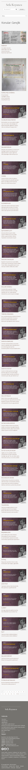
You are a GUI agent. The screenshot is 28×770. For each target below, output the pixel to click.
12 (5, 694)
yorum (23, 752)
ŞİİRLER (17, 766)
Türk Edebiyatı (23, 757)
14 (11, 694)
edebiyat (15, 752)
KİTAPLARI (13, 767)
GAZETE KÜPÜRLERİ (5, 767)
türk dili (13, 754)
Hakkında (4, 716)
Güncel (3, 758)
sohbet (17, 754)
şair (21, 752)
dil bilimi (21, 754)
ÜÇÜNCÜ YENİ (12, 766)
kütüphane (16, 757)
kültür (6, 752)
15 (14, 694)
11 (2, 694)
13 (8, 694)
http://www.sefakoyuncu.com (12, 745)
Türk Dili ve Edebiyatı (5, 754)
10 (23, 691)
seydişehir (10, 757)
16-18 (17, 694)
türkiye (22, 755)
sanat (2, 752)
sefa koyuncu (4, 757)
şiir (18, 752)
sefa (25, 754)
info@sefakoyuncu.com (11, 744)
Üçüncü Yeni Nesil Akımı (15, 755)
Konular (22, 9)
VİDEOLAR (18, 767)
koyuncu (10, 752)
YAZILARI (22, 766)
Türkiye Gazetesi (5, 755)
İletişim (3, 734)
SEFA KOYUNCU (4, 766)
